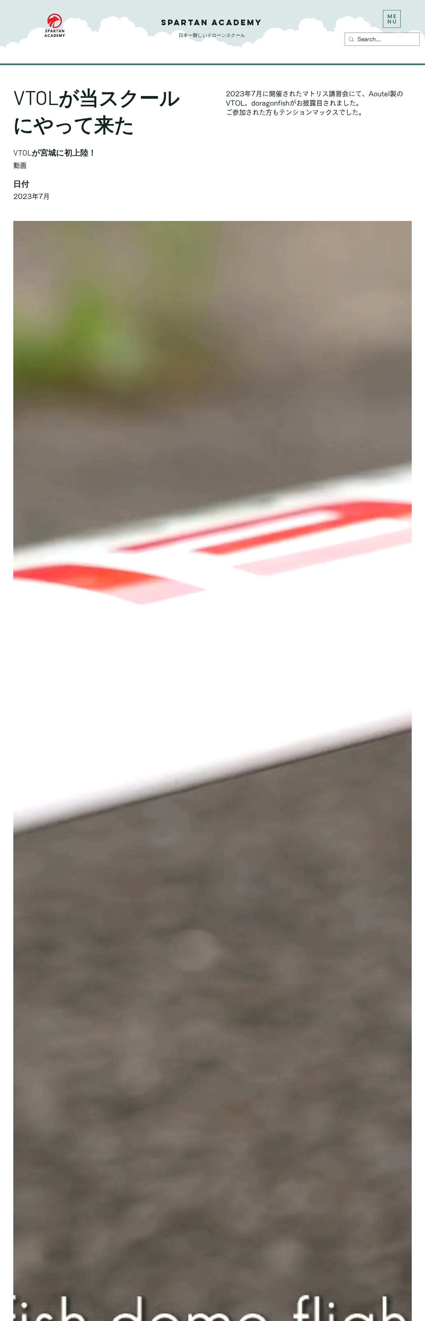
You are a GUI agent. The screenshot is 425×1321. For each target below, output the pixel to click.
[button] (392, 19)
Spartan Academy (212, 22)
